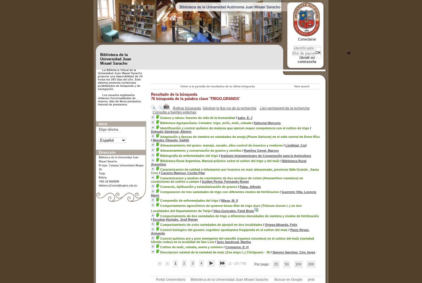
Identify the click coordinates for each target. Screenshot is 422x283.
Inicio (103, 124)
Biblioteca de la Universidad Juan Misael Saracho (229, 280)
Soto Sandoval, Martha (234, 242)
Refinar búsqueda (187, 108)
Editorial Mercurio (267, 123)
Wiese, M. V (229, 200)
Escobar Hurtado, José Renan (175, 219)
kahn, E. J (245, 118)
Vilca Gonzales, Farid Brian (233, 211)
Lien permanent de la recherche (285, 108)
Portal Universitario (171, 280)
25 (276, 264)
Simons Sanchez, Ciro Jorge (293, 252)
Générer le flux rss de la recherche (229, 108)
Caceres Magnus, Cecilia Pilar (183, 173)
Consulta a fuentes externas (174, 112)
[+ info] (153, 117)
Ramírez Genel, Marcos (261, 150)
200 (311, 264)
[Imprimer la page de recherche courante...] (167, 108)
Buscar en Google (288, 280)
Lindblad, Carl (296, 145)
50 (287, 264)
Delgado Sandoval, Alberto (171, 131)
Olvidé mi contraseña (307, 60)
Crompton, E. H (237, 247)
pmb (311, 280)
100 (298, 264)
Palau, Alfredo (250, 186)
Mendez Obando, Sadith (171, 140)
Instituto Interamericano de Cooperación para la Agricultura (266, 155)
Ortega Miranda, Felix (281, 224)
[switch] (349, 53)
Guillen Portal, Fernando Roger (225, 181)
